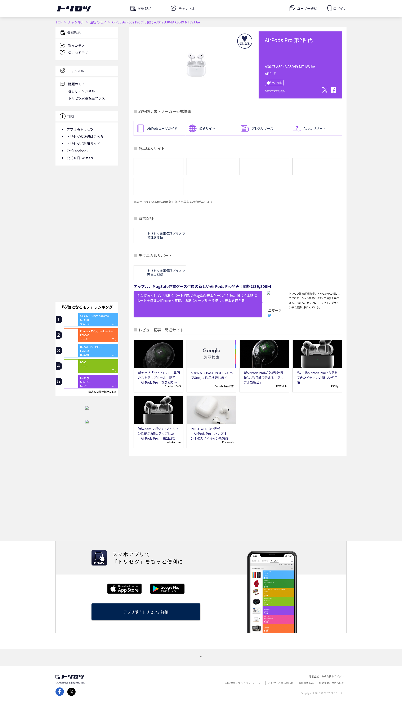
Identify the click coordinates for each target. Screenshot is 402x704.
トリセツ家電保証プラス (86, 98)
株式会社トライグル (332, 676)
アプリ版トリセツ (80, 129)
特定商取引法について (331, 683)
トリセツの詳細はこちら (85, 136)
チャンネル (76, 22)
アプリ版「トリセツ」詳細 (146, 612)
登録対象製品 (306, 683)
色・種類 (277, 82)
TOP (58, 22)
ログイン (340, 8)
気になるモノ (78, 52)
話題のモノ (98, 22)
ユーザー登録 (307, 8)
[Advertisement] (86, 202)
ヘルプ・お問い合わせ (280, 683)
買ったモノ (76, 45)
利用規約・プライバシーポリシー (244, 683)
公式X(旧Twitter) (80, 157)
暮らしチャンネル (81, 90)
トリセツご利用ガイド (83, 143)
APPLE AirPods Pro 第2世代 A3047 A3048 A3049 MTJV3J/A (156, 22)
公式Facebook (77, 150)
